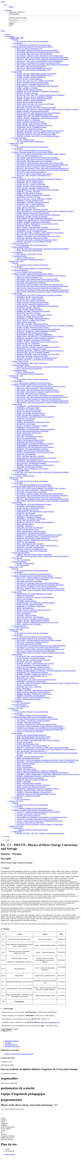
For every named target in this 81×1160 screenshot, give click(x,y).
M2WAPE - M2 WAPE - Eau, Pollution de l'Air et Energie (35, 359)
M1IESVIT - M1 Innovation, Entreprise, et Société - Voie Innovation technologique (43, 747)
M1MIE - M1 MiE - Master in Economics (30, 604)
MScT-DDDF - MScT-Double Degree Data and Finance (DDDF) (37, 50)
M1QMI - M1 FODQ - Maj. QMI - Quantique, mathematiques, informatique (40, 833)
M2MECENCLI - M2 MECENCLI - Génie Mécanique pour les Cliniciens (40, 220)
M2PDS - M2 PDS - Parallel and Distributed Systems (33, 697)
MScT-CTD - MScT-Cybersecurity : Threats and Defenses (35, 388)
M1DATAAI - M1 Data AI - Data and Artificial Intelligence (35, 597)
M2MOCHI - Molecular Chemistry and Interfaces (32, 780)
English (11, 7)
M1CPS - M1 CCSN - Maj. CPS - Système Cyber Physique (35, 81)
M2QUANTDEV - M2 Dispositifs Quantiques (31, 463)
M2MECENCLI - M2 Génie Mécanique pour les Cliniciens (35, 447)
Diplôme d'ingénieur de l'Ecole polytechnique (19, 1054)
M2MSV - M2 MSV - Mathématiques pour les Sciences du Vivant (37, 118)
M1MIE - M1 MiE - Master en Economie (29, 89)
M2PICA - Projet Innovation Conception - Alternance (33, 785)
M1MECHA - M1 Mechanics (26, 513)
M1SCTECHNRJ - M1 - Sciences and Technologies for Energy (37, 679)
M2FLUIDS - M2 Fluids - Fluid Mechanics (30, 527)
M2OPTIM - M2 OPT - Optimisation (28, 120)
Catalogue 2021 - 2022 (16, 567)
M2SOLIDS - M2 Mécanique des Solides (30, 467)
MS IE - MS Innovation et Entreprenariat (29, 250)
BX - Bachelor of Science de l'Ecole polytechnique (32, 41)
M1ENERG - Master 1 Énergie (26, 601)
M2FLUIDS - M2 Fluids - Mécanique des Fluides (32, 209)
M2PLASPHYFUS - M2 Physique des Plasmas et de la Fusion (36, 458)
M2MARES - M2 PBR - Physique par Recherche (32, 216)
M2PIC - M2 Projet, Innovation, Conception (30, 456)
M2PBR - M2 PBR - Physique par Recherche (31, 122)
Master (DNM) (17, 72)
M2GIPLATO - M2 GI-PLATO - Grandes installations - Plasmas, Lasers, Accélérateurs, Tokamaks (47, 109)
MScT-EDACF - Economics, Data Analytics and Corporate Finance (38, 583)
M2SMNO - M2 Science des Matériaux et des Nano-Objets (35, 465)
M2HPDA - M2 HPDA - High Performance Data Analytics (35, 690)
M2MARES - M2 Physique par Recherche (30, 442)
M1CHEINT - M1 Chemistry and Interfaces (30, 506)
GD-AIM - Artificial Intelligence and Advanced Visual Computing (37, 719)
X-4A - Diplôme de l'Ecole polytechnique (30, 272)
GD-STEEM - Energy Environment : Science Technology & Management (40, 824)
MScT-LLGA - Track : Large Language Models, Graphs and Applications (40, 61)
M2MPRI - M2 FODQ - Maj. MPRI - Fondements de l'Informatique (38, 116)
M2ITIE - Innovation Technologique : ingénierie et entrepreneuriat (37, 771)
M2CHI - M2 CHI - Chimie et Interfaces (29, 102)
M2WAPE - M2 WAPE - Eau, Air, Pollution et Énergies (34, 241)
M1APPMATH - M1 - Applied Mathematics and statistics (34, 594)
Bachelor (15, 39)
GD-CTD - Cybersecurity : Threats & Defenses (31, 813)
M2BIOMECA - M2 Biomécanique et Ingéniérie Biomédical (36, 429)
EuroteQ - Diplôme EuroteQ (25, 140)
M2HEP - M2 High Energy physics (28, 529)
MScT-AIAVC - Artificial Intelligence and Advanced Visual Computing (39, 640)
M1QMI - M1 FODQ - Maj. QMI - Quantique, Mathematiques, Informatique (41, 95)
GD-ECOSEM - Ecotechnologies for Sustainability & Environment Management (42, 817)
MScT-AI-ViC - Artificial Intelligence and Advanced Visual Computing (39, 578)
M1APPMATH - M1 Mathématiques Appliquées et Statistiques (36, 406)
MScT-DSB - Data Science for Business (29, 581)
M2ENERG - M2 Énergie (25, 526)
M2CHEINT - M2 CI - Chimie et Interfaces (30, 204)
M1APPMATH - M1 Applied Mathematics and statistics (34, 504)
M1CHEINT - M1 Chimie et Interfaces (29, 409)
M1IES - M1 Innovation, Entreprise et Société (31, 415)
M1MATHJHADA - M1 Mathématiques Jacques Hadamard (35, 417)
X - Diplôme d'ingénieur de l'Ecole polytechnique (32, 715)
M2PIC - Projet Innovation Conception (29, 624)
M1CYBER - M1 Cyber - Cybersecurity (29, 662)
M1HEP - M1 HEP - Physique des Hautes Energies (33, 82)
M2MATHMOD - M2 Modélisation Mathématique (32, 445)
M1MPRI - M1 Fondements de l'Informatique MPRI (33, 422)
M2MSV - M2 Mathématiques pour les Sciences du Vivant (35, 452)
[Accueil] (3, 1)
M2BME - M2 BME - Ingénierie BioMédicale (31, 100)
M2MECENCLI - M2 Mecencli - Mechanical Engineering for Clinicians (39, 535)
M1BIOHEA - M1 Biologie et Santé (28, 408)
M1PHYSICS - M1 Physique (26, 424)
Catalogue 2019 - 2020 (16, 708)
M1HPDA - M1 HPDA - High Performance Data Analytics (35, 663)
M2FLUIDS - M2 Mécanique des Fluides (30, 436)
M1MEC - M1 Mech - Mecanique (27, 88)
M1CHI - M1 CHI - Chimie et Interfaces (29, 79)
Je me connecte (14, 14)
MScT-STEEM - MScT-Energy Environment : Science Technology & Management (43, 64)
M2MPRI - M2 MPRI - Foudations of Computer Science (34, 694)
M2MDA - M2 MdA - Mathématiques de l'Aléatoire (33, 620)
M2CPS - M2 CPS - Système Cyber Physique (31, 206)
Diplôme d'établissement (20, 270)
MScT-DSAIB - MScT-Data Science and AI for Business (34, 54)
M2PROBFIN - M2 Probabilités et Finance (30, 460)
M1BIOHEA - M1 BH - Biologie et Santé (30, 181)
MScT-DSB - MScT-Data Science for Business (31, 283)
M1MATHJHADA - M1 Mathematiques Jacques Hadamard (35, 511)
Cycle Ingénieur (18, 43)
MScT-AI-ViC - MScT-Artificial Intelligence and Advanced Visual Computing (41, 154)
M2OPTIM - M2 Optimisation (26, 454)
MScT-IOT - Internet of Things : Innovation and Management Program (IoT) (41, 588)
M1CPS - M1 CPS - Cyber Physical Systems (31, 508)
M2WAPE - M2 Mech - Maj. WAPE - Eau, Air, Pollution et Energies (38, 136)
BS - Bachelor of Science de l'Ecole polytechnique (32, 379)
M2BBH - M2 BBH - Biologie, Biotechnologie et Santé (34, 98)
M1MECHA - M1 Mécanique (26, 418)
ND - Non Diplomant (23, 560)
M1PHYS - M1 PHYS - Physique (27, 93)
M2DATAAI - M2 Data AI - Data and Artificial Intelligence (35, 522)
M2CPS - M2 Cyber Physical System (28, 520)
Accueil (7, 34)
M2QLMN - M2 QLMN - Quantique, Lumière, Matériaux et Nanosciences (40, 232)
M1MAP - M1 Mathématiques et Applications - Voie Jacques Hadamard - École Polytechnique (46, 670)
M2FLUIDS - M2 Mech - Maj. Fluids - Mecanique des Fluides (36, 107)
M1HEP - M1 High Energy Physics (28, 510)
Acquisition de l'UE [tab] (11, 1044)
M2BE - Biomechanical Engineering (28, 758)
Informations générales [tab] (12, 1041)
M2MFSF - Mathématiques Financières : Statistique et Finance (36, 776)
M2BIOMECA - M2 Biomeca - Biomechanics (31, 519)
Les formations (9, 36)
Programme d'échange (19, 138)
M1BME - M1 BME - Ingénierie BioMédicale (31, 77)
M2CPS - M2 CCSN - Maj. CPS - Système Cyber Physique (35, 104)
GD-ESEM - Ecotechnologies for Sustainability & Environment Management (41, 728)
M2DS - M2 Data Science (25, 434)
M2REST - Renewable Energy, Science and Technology (34, 554)
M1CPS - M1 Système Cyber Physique (29, 411)
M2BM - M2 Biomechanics (25, 608)
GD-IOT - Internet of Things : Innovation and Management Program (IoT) (40, 729)
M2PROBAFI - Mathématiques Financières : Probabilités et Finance (38, 788)
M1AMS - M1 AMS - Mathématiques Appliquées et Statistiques (37, 73)
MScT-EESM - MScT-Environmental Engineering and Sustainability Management (42, 57)
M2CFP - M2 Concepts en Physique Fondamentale (33, 431)
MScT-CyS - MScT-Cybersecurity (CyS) (29, 48)
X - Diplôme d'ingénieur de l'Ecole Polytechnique (32, 830)
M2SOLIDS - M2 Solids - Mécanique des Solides (32, 238)
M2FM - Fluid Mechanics (25, 767)
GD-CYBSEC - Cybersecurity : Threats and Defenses (33, 721)
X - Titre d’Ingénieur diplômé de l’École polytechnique (34, 45)
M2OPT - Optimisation (24, 781)
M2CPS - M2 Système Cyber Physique (29, 433)
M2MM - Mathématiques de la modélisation (30, 778)
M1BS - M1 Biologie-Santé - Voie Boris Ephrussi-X (33, 738)
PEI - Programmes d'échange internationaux (30, 141)
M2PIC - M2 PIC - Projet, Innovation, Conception (32, 227)
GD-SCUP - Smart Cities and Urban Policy (30, 731)
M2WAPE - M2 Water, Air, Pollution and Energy (32, 549)
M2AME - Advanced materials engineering (30, 756)
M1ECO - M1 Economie (24, 599)
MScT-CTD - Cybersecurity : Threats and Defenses (33, 579)
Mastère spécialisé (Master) (21, 247)
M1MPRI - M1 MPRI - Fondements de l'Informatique (33, 195)
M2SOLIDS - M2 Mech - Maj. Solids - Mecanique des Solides (36, 134)
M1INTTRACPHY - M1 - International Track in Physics (34, 669)
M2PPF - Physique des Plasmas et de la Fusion (31, 787)
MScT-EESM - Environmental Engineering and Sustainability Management (40, 585)
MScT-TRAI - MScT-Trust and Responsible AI (31, 66)
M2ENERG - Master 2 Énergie (26, 615)
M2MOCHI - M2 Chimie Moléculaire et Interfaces (32, 449)
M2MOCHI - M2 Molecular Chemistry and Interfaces (33, 538)
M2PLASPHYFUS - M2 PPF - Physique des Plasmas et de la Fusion (38, 229)
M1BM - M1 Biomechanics (25, 595)
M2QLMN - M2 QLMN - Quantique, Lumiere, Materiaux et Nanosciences (40, 131)
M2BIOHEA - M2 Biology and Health (29, 517)
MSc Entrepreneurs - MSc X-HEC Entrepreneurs (32, 245)
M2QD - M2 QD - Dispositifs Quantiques (30, 129)
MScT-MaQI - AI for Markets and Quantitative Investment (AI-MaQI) (38, 63)
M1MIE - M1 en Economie (25, 420)
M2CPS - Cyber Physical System (27, 611)
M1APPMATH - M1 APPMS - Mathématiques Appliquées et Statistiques (39, 179)
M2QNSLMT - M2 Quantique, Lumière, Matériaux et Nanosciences (38, 461)
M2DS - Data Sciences (24, 613)
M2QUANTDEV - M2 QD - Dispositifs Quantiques (33, 234)
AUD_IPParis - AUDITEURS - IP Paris (29, 254)
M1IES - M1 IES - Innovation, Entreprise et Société (33, 84)
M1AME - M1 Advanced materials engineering (31, 735)
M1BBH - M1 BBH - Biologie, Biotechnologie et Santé (34, 75)
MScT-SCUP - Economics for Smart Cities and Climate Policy (36, 651)
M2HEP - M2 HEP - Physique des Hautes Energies (33, 111)
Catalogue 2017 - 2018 (16, 826)
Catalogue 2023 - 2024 (16, 376)
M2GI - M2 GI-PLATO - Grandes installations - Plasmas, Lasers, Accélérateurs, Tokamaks (45, 211)
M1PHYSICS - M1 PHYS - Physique (28, 197)
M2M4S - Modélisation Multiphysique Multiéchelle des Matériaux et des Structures (42, 772)
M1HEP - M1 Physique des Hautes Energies (30, 413)
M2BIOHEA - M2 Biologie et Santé (28, 427)
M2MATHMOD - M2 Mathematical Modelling (31, 533)
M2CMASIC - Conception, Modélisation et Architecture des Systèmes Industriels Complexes (46, 762)
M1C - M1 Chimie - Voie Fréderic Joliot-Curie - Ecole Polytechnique (38, 740)
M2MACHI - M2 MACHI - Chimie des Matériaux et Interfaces (36, 331)
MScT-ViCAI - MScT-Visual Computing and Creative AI (34, 68)
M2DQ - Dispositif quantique (26, 763)
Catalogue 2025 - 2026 (16, 143)
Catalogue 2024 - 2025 (16, 261)
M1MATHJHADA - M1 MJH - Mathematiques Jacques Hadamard (38, 86)
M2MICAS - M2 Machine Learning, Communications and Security (38, 536)
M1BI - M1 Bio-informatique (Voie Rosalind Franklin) (34, 737)
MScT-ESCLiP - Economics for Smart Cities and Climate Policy (37, 586)
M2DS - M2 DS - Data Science (26, 207)
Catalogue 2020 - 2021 (16, 629)
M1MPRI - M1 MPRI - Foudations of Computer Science (34, 674)
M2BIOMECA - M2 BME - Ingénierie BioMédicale (33, 202)
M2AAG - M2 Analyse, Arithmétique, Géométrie (32, 426)
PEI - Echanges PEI (23, 565)
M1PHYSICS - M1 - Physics (26, 678)
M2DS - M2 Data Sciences (25, 524)
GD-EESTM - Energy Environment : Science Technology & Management (40, 726)
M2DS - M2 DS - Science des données (29, 106)
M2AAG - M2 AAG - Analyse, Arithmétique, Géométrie (34, 97)
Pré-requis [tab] (8, 1043)
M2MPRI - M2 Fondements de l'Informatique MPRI (33, 451)
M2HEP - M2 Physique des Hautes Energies (30, 440)
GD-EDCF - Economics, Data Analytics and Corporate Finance (36, 724)
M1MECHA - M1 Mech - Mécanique (28, 191)
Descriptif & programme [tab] (12, 1046)
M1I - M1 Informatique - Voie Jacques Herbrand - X (33, 665)
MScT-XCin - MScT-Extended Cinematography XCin (34, 70)
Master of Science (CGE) (20, 243)
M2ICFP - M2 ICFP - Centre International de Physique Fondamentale (38, 113)
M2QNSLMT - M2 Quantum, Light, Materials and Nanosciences (37, 545)
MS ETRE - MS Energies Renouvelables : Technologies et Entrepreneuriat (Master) (43, 249)
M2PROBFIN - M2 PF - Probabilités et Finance (32, 127)
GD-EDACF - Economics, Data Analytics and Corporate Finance (37, 819)
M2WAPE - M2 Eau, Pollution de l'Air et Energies (32, 468)
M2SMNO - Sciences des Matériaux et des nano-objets (34, 792)
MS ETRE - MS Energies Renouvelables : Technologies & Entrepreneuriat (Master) (43, 556)
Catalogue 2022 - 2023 (16, 477)
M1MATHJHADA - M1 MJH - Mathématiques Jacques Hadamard (38, 190)
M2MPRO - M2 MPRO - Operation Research (31, 695)
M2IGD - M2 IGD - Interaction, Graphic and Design (33, 619)
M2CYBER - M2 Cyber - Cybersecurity (29, 687)
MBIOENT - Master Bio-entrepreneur (28, 796)
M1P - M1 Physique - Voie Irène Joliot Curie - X (32, 676)
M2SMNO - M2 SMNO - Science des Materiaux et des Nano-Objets (38, 132)
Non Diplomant (17, 252)
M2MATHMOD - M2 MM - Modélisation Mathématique (34, 115)
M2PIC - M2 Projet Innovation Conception (30, 544)
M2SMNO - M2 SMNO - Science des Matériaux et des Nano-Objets (38, 236)
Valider (11, 24)
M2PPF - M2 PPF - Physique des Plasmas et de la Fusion (34, 125)
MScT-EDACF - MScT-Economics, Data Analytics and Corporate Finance (40, 56)
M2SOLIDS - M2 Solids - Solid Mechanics (30, 547)
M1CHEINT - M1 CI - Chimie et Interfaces (30, 182)
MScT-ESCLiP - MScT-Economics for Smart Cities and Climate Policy (39, 166)
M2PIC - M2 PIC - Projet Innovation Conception (32, 123)
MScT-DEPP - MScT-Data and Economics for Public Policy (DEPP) (38, 52)
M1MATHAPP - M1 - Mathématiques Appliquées (32, 672)
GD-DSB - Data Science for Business (28, 722)
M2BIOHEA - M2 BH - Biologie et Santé (30, 200)
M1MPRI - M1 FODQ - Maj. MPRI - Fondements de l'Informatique (38, 91)
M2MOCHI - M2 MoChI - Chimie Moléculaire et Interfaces (35, 338)
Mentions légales (10, 1154)
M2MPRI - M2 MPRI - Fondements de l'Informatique (33, 222)
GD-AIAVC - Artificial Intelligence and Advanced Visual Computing (38, 812)
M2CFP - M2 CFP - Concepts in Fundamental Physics (34, 610)
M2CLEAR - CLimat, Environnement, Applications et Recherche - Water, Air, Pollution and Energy (48, 683)
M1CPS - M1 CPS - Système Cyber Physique (31, 184)
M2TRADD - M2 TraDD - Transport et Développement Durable (37, 240)
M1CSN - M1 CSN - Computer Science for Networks (33, 660)
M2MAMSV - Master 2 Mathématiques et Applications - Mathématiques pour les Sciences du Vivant (48, 774)
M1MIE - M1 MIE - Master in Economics (30, 515)
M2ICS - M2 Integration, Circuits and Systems (31, 531)
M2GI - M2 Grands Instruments (26, 438)
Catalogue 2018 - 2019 (16, 801)
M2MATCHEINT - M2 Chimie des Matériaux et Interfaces (35, 443)
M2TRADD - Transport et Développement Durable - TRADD (36, 794)
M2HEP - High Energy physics (26, 769)
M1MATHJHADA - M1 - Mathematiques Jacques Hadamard (36, 603)
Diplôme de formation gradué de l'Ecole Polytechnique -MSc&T (33, 47)
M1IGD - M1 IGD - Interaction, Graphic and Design (33, 667)
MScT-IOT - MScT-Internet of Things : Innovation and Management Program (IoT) (43, 59)
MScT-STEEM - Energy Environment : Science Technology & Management (40, 590)
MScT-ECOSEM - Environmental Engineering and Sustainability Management (41, 645)
